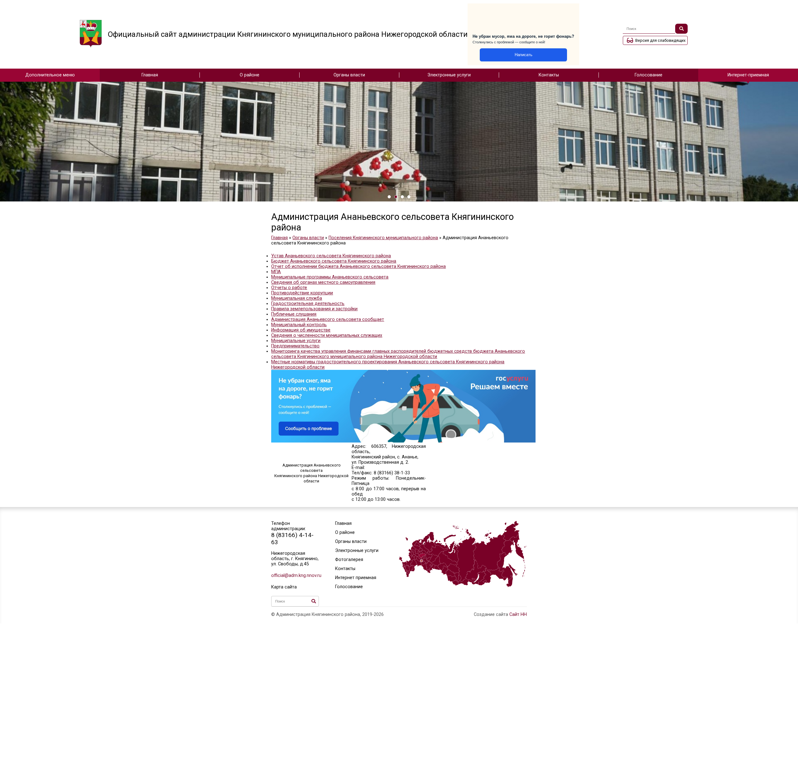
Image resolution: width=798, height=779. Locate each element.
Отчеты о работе (289, 287)
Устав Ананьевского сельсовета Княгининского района (331, 256)
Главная (150, 75)
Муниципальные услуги (295, 340)
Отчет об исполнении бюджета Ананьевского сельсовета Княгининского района (358, 266)
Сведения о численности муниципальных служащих (326, 335)
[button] (389, 197)
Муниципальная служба (296, 298)
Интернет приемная (355, 577)
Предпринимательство (295, 346)
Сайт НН (518, 614)
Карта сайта (284, 587)
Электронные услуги (449, 75)
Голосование (648, 75)
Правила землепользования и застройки (314, 309)
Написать (523, 54)
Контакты (549, 75)
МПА (276, 271)
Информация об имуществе (300, 330)
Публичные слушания (293, 314)
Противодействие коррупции (302, 293)
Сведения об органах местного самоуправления (323, 282)
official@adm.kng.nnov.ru (295, 575)
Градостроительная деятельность (307, 303)
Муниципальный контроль (299, 324)
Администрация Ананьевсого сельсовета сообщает (327, 319)
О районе (249, 75)
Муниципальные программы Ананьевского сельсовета (329, 277)
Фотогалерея (349, 559)
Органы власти (349, 75)
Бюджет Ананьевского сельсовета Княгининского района (333, 261)
